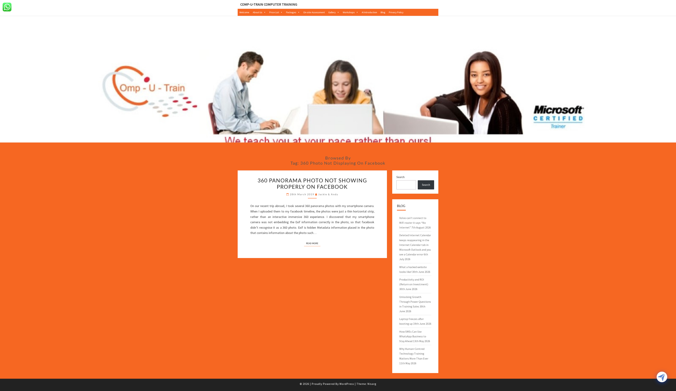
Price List (274, 12)
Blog (383, 12)
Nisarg (371, 384)
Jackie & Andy (328, 194)
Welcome (244, 12)
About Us (257, 12)
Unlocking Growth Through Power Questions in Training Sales (415, 301)
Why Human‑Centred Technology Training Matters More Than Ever (413, 353)
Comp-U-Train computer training (268, 4)
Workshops (349, 12)
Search (400, 177)
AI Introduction (369, 12)
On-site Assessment (314, 12)
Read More (313, 243)
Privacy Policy (396, 12)
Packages (291, 12)
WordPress (346, 384)
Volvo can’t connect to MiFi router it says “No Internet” (412, 222)
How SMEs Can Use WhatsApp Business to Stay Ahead (412, 336)
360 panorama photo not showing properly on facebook (312, 183)
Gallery (332, 12)
